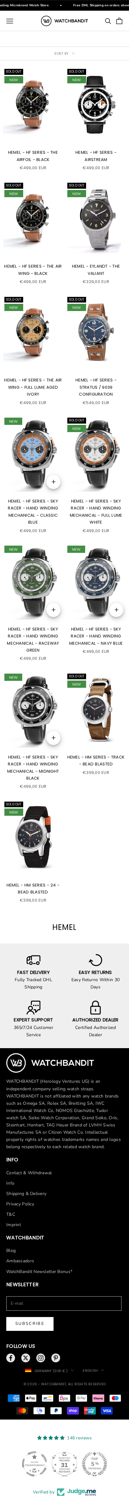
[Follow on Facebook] (10, 1358)
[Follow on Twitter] (25, 1358)
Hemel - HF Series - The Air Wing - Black (33, 269)
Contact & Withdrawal (29, 1173)
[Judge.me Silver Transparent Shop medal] (45, 1463)
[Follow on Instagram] (40, 1358)
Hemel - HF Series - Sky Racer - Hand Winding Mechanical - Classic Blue (33, 511)
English (90, 1370)
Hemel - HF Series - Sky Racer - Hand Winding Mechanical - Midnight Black (33, 767)
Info (10, 1183)
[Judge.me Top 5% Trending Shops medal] (105, 1463)
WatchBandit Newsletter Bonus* (39, 1272)
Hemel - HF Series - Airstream (95, 155)
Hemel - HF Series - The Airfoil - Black (33, 155)
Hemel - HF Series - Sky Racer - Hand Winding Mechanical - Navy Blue (96, 636)
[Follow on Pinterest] (55, 1358)
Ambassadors (20, 1261)
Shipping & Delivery (26, 1194)
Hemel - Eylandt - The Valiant (96, 269)
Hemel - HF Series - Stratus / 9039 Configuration (95, 387)
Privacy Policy (20, 1204)
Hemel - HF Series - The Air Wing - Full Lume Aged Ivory (33, 387)
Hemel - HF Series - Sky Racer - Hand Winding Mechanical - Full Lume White (96, 511)
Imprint (13, 1225)
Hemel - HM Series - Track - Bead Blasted (96, 760)
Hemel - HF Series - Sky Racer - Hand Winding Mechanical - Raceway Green (33, 639)
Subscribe (29, 1323)
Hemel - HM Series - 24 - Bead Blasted (33, 888)
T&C (10, 1214)
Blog (11, 1251)
